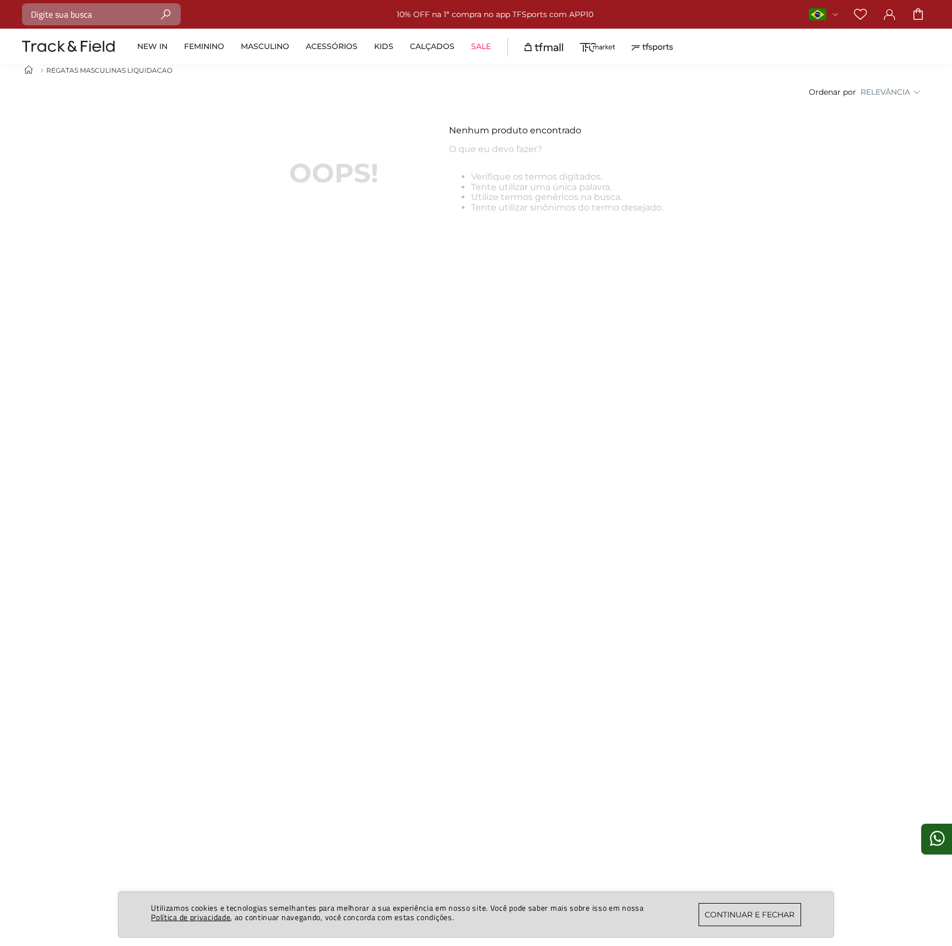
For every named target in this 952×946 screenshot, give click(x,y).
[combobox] (101, 14)
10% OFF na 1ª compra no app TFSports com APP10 (495, 14)
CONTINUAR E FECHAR (749, 915)
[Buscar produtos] (166, 14)
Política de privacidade (190, 917)
